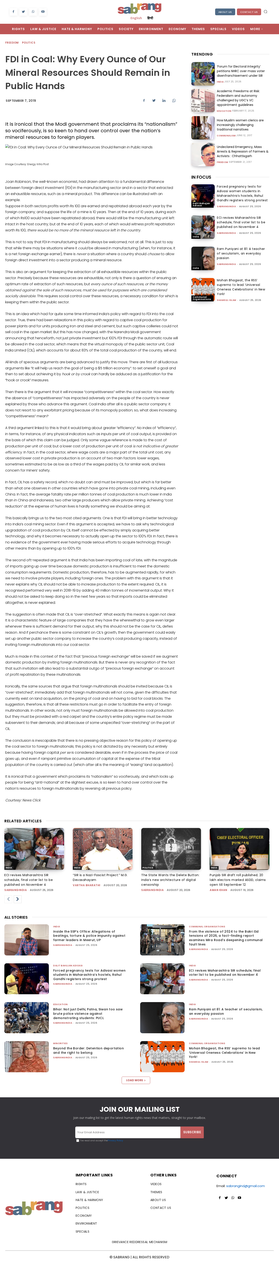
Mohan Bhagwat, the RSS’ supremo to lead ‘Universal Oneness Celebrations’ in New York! (241, 287)
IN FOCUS (201, 177)
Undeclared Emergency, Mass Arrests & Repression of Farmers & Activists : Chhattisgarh (243, 151)
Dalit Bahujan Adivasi (201, 204)
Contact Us (249, 12)
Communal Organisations (202, 298)
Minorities (60, 1043)
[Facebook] (13, 12)
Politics (28, 42)
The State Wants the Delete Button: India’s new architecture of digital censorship (170, 880)
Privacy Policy (115, 1140)
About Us (225, 12)
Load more (134, 1080)
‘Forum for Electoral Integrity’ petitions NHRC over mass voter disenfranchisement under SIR (241, 71)
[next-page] (18, 899)
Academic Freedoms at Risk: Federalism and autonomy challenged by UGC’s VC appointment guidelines (238, 98)
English (136, 18)
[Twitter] (23, 12)
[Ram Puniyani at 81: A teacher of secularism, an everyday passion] (203, 258)
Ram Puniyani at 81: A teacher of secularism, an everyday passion (241, 253)
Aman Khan (218, 890)
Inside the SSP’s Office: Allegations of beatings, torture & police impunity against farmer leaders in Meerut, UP (89, 935)
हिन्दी (150, 18)
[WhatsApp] (33, 12)
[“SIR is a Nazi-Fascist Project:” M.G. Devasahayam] (103, 849)
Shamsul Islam (226, 300)
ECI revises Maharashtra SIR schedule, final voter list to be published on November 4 (241, 222)
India (220, 82)
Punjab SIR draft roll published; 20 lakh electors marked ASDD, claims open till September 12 (238, 880)
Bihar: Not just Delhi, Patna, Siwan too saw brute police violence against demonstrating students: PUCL (88, 1013)
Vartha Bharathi (86, 885)
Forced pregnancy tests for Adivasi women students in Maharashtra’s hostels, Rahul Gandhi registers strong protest (242, 193)
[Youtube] (43, 12)
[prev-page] (8, 899)
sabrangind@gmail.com (245, 1186)
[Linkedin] (164, 100)
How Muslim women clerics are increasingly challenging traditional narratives (240, 125)
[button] (265, 11)
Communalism (226, 136)
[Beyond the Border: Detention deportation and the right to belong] (26, 1056)
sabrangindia (226, 206)
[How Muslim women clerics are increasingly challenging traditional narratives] (203, 127)
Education (224, 111)
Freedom (12, 42)
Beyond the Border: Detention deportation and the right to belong (88, 1050)
